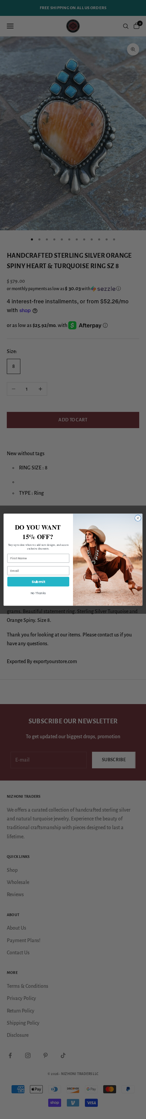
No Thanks (38, 593)
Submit (38, 581)
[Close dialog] (138, 518)
